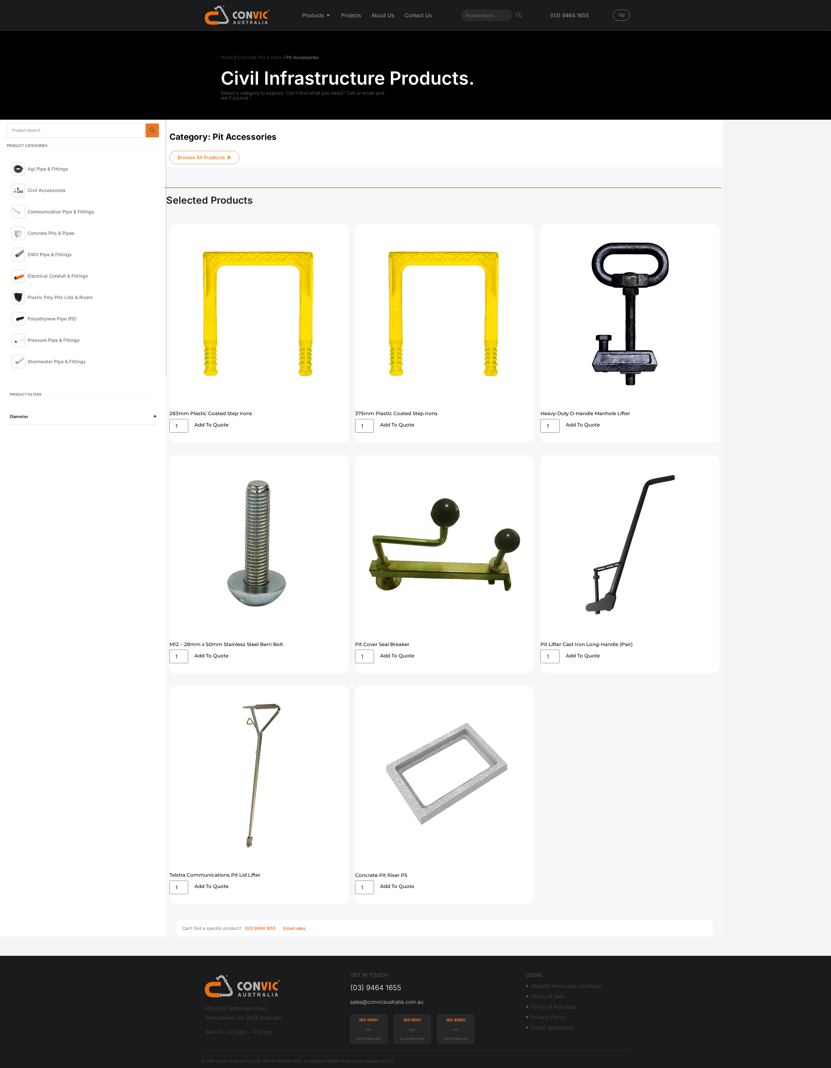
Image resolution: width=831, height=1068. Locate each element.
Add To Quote (211, 425)
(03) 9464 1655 (260, 928)
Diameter (19, 416)
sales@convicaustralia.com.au (386, 1002)
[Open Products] (328, 15)
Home (227, 57)
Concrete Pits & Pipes (259, 57)
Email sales (294, 928)
